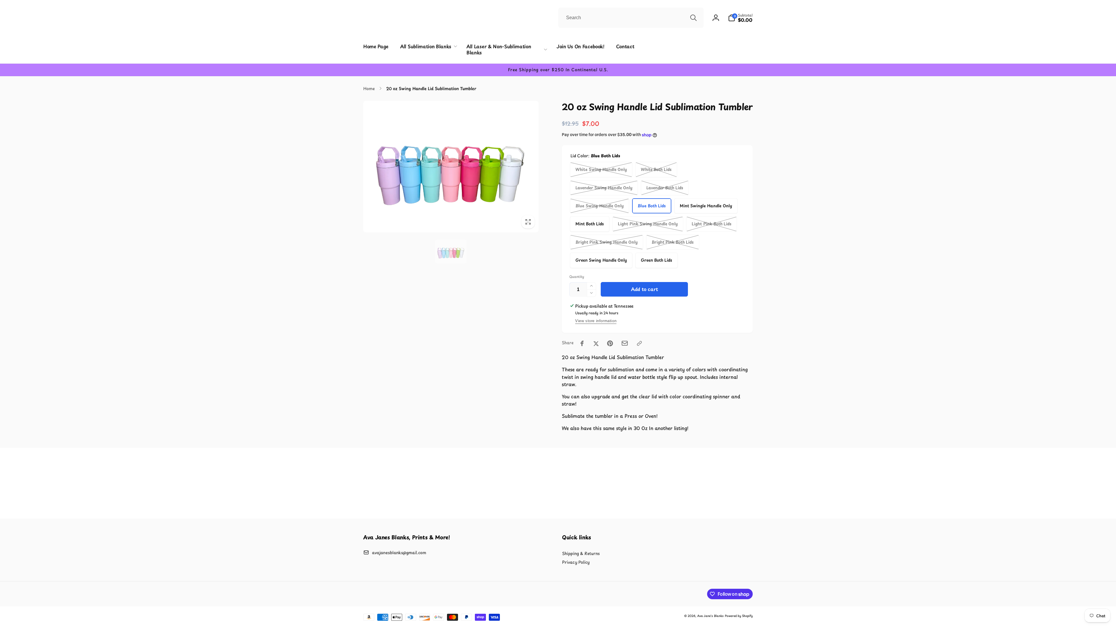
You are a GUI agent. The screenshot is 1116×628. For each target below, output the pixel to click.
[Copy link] (639, 343)
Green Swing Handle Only (601, 260)
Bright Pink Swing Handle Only (606, 242)
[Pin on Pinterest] (610, 343)
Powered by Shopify (739, 615)
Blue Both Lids (652, 206)
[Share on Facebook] (582, 343)
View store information (595, 321)
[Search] (693, 18)
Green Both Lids (656, 260)
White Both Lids (656, 169)
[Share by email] (624, 343)
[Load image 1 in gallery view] (451, 251)
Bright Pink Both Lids (673, 242)
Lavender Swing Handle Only (603, 188)
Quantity (576, 277)
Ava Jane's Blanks (710, 615)
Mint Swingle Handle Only (706, 206)
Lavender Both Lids (664, 188)
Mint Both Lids (589, 224)
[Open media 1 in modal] (451, 166)
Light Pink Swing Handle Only (648, 224)
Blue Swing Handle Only (599, 206)
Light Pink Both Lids (712, 224)
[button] (740, 17)
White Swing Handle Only (601, 169)
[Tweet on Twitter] (596, 343)
